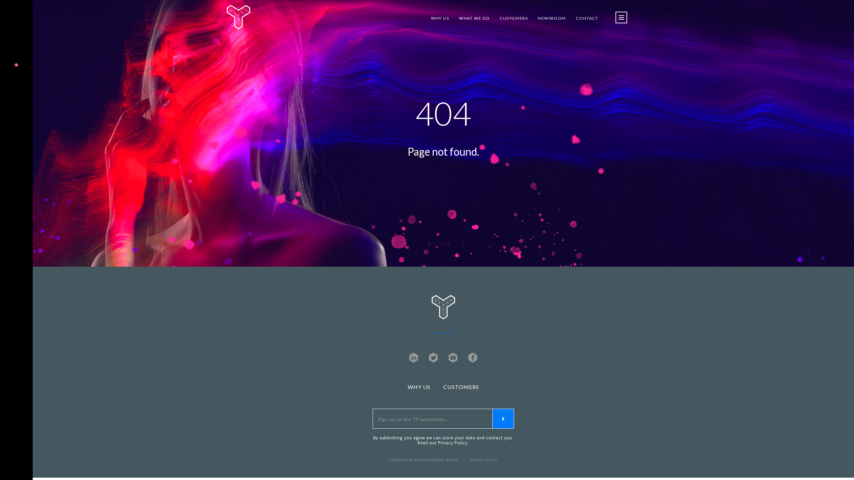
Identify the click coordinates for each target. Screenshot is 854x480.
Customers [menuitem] (514, 18)
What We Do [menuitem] (474, 18)
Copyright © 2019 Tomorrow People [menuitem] (424, 460)
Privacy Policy (453, 442)
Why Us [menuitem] (440, 18)
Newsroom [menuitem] (552, 18)
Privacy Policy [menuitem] (484, 460)
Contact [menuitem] (587, 18)
